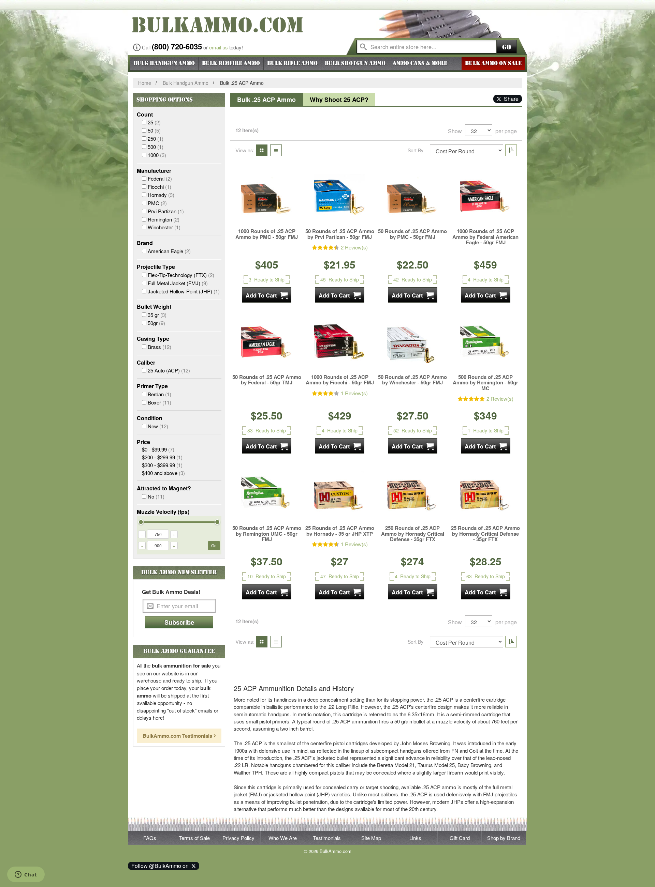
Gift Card (460, 837)
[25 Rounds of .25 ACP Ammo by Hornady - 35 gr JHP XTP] (339, 496)
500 (155, 146)
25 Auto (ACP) (169, 370)
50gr (156, 322)
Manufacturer (154, 170)
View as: (244, 150)
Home (144, 82)
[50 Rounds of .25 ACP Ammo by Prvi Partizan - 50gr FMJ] (339, 199)
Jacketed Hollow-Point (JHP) (184, 291)
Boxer (159, 402)
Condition (149, 418)
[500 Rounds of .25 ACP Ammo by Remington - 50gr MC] (485, 345)
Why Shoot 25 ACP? (339, 99)
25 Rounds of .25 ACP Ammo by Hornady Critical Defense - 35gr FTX (485, 533)
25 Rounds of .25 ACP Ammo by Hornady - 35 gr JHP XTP (339, 530)
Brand (145, 243)
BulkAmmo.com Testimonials (177, 735)
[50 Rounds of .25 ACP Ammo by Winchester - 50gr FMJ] (412, 345)
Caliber (146, 362)
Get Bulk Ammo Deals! (171, 592)
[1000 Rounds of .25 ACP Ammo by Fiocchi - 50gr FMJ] (339, 345)
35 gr (157, 314)
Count (145, 114)
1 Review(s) (354, 393)
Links (415, 837)
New (158, 426)
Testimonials (327, 837)
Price (143, 442)
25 (154, 122)
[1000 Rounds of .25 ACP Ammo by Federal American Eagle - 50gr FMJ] (485, 199)
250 (155, 138)
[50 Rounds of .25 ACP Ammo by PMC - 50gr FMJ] (412, 199)
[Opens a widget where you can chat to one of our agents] (26, 875)
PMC (157, 203)
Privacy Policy (238, 837)
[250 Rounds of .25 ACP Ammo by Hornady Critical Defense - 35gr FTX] (412, 496)
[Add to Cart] (266, 295)
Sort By (415, 150)
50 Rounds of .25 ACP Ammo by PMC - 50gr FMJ (412, 234)
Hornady (161, 194)
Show (455, 131)
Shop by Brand (503, 837)
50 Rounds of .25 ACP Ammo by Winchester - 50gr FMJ (412, 379)
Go (506, 47)
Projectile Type (156, 267)
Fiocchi (159, 186)
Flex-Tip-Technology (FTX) (181, 274)
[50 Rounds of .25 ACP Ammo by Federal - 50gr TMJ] (266, 345)
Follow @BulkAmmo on (161, 866)
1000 (157, 154)
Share (510, 99)
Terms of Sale (194, 837)
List (274, 150)
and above (163, 472)
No (156, 496)
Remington (163, 219)
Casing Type (153, 338)
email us (218, 47)
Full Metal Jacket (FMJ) (178, 283)
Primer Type (152, 386)
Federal (160, 178)
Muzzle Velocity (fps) (163, 512)
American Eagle (169, 251)
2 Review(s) (354, 247)
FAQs (149, 837)
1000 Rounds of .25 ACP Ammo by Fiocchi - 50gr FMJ (340, 379)
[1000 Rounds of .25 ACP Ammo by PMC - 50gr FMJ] (266, 199)
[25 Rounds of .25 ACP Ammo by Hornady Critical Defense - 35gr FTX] (485, 496)
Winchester (164, 227)
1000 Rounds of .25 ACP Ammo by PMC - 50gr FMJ (266, 234)
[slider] (141, 522)
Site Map (371, 837)
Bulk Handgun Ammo (185, 82)
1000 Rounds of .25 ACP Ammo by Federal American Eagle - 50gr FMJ (485, 236)
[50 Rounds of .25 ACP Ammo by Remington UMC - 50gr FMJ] (266, 496)
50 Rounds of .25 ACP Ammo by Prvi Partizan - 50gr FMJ (339, 234)
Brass (159, 346)
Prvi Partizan (166, 211)
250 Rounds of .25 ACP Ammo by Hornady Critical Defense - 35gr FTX (412, 533)
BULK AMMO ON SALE (493, 63)
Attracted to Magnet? (164, 488)
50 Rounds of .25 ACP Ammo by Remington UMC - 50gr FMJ (266, 533)
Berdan (159, 394)
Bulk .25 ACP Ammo (266, 99)
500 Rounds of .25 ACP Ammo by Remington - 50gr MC (485, 382)
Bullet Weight (154, 306)
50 (154, 130)
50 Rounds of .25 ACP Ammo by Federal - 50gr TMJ (266, 379)
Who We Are (282, 837)
